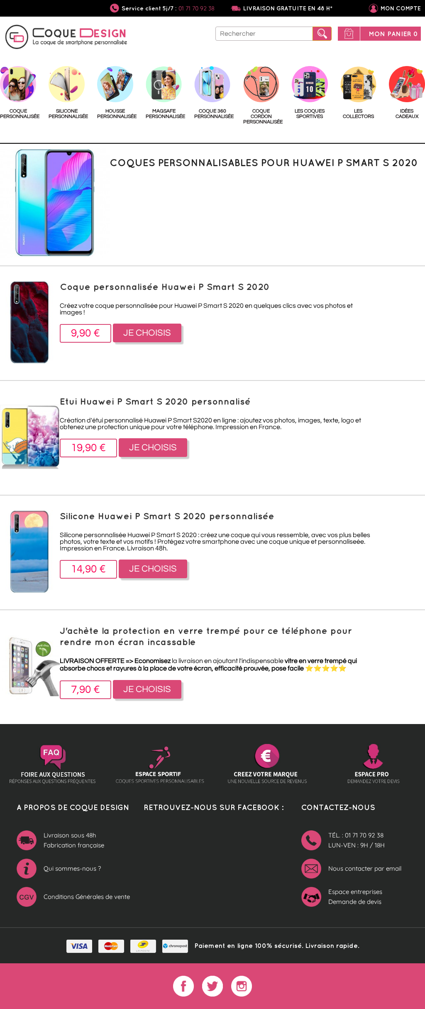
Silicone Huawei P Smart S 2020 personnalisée (167, 516)
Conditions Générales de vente (87, 897)
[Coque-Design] (66, 38)
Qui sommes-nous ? (72, 868)
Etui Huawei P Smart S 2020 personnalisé (155, 401)
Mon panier (393, 33)
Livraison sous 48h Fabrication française (74, 840)
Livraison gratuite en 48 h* (287, 8)
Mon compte (401, 8)
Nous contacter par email (364, 868)
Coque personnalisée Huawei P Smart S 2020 (165, 286)
